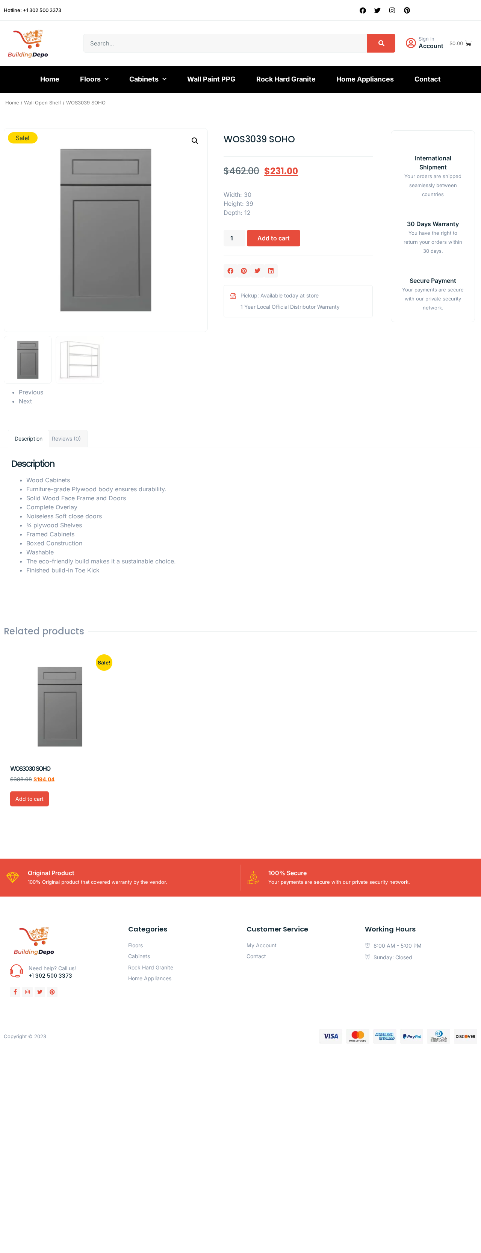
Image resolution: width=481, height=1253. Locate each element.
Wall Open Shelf (42, 103)
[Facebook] (363, 10)
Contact (427, 79)
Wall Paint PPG (211, 79)
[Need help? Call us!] (16, 970)
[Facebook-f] (15, 992)
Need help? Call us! (52, 968)
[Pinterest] (407, 10)
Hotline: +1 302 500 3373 (32, 10)
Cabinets (144, 79)
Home (49, 79)
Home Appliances (365, 79)
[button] (195, 141)
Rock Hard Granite (286, 79)
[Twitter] (377, 10)
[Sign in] (411, 43)
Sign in (426, 39)
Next (25, 401)
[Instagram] (392, 10)
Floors (90, 79)
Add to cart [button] (29, 799)
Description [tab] (28, 438)
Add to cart (273, 238)
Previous (31, 392)
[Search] (381, 43)
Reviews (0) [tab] (66, 438)
